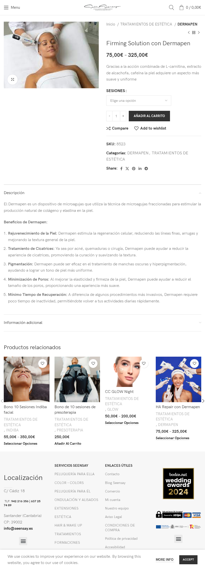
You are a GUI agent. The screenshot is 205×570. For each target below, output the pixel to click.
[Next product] (198, 32)
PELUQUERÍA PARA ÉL (72, 491)
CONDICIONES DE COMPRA (120, 527)
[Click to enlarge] (13, 80)
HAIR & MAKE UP (68, 525)
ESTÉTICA (62, 517)
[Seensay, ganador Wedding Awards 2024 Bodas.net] (178, 483)
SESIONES (115, 91)
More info (165, 560)
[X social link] (127, 168)
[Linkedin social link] (140, 168)
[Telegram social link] (146, 168)
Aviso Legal (113, 517)
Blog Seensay (115, 483)
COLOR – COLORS (69, 483)
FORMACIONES (67, 542)
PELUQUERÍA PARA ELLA (74, 474)
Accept (188, 559)
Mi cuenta (112, 500)
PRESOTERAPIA (70, 430)
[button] (23, 541)
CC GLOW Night (119, 391)
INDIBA (12, 430)
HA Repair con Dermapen (178, 407)
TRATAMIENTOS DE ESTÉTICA (146, 24)
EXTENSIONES (66, 508)
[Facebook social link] (121, 168)
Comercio (112, 491)
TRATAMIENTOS (67, 534)
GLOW (112, 409)
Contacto (112, 474)
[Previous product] (188, 32)
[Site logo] (103, 7)
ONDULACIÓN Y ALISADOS (76, 500)
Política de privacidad (121, 538)
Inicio (111, 24)
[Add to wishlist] (42, 363)
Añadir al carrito (149, 116)
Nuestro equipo (117, 508)
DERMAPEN (188, 24)
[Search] (171, 8)
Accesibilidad (115, 547)
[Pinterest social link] (133, 168)
